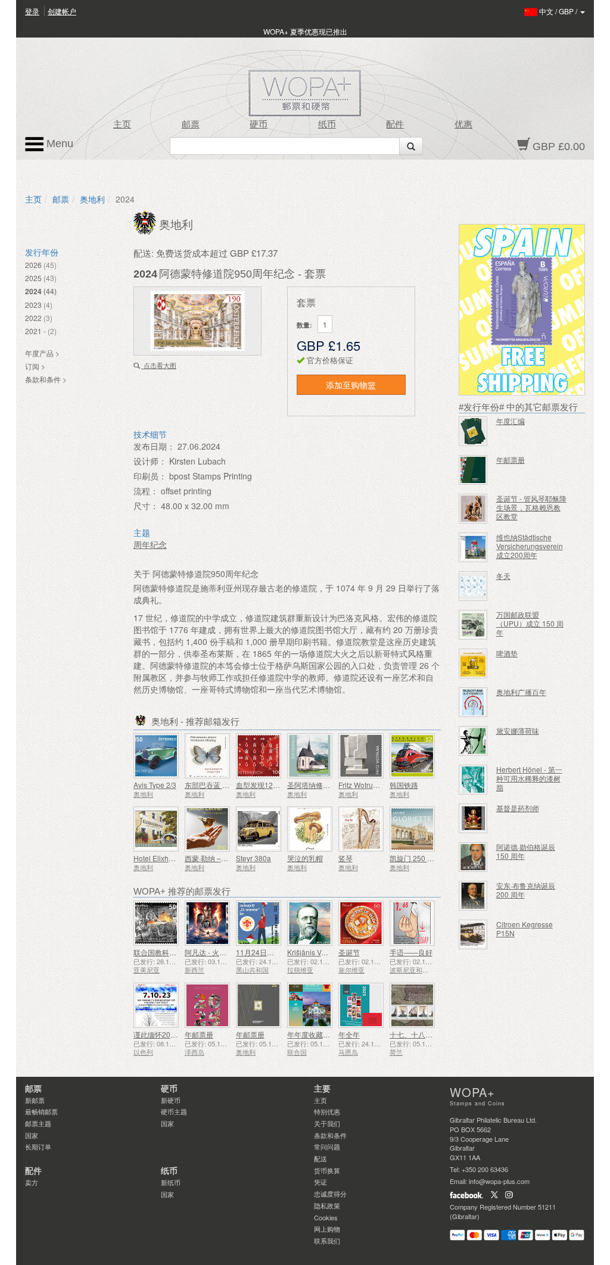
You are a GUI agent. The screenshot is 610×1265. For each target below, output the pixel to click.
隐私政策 (327, 1205)
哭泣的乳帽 (305, 858)
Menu (58, 143)
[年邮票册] (207, 1005)
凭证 (320, 1181)
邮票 (191, 124)
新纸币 (170, 1182)
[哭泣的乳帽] (309, 829)
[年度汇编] (473, 431)
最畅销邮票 (41, 1111)
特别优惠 (327, 1111)
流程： (145, 491)
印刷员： (150, 476)
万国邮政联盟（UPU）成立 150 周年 (530, 623)
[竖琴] (361, 829)
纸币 (327, 124)
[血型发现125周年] (258, 755)
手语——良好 (411, 952)
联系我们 (327, 1240)
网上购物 (327, 1228)
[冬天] (473, 586)
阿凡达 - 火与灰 (209, 952)
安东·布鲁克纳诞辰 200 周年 (525, 889)
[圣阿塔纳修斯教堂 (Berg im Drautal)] (309, 755)
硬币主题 (174, 1111)
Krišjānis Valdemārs (319, 952)
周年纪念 (150, 544)
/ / (559, 11)
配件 (395, 124)
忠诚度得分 (330, 1193)
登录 (32, 11)
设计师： (150, 461)
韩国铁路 (404, 785)
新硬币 (170, 1100)
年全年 (349, 1034)
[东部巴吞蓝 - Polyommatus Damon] (207, 755)
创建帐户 (62, 11)
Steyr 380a (253, 858)
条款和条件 (330, 1135)
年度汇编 (510, 421)
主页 (122, 124)
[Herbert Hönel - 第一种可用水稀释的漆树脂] (473, 779)
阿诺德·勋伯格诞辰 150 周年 (525, 851)
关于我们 (327, 1123)
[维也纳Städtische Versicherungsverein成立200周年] (473, 547)
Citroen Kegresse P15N (524, 928)
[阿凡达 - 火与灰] (207, 923)
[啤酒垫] (473, 663)
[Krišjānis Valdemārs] (309, 923)
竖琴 (345, 858)
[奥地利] (146, 222)
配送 (320, 1158)
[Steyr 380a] (258, 829)
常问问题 (327, 1146)
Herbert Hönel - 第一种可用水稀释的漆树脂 (529, 778)
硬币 (258, 124)
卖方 (31, 1182)
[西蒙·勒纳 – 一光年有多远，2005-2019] (207, 829)
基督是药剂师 (517, 808)
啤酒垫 (507, 653)
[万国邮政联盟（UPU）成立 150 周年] (473, 625)
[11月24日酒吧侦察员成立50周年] (258, 923)
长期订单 (38, 1146)
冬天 (503, 576)
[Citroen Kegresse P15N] (473, 934)
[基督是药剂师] (473, 818)
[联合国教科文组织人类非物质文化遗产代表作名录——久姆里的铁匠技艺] (156, 923)
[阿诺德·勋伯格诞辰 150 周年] (473, 857)
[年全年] (361, 1005)
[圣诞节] (361, 923)
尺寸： (145, 506)
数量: (304, 324)
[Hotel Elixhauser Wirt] (156, 829)
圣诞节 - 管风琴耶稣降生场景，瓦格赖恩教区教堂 (531, 507)
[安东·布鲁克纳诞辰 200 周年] (473, 896)
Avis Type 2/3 (154, 785)
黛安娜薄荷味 (517, 730)
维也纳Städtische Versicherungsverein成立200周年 (529, 546)
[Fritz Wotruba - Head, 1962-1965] (361, 755)
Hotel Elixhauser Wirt (167, 858)
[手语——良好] (412, 923)
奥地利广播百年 (521, 692)
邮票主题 (38, 1123)
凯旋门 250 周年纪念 (423, 858)
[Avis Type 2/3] (156, 755)
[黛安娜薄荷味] (473, 741)
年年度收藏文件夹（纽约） (330, 1034)
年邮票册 (199, 1034)
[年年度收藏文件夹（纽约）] (309, 1005)
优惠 (463, 124)
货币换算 (327, 1170)
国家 (31, 1135)
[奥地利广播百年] (473, 702)
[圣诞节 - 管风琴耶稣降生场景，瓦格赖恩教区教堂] (473, 509)
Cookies (326, 1217)
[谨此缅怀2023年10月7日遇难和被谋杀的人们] (156, 1005)
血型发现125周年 (263, 785)
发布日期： (154, 446)
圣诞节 (349, 952)
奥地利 (92, 199)
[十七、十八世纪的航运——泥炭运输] (412, 1005)
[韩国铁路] (412, 755)
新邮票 (35, 1100)
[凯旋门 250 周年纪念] (412, 829)
